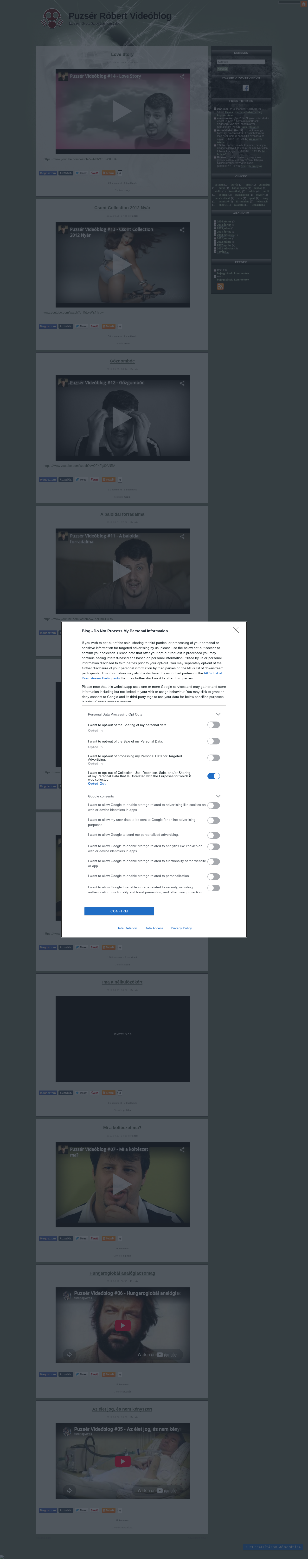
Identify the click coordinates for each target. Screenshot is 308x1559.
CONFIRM (119, 911)
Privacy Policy (181, 928)
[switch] (213, 725)
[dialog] (154, 779)
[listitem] (154, 714)
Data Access (154, 928)
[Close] (237, 631)
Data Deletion (126, 928)
